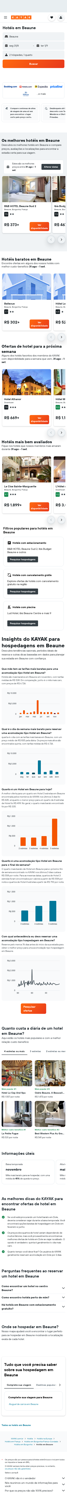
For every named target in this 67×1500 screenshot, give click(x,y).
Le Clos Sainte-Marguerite (20, 486)
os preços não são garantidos (18, 1468)
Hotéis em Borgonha (23, 1444)
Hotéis (30, 1438)
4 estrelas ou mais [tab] (14, 1051)
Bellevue (9, 303)
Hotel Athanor (12, 399)
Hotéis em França (12, 1441)
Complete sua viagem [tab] (19, 1384)
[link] (22, 559)
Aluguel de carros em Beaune (23, 1404)
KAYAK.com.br (17, 1438)
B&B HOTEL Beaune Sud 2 (20, 206)
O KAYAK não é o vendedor (20, 1478)
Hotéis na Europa (44, 1438)
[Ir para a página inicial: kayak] (21, 17)
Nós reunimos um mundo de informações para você (31, 1484)
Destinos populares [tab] (47, 1384)
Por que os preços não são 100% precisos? (29, 1490)
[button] (5, 17)
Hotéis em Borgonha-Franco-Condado (41, 1441)
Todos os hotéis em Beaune (16, 1425)
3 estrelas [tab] (35, 1051)
